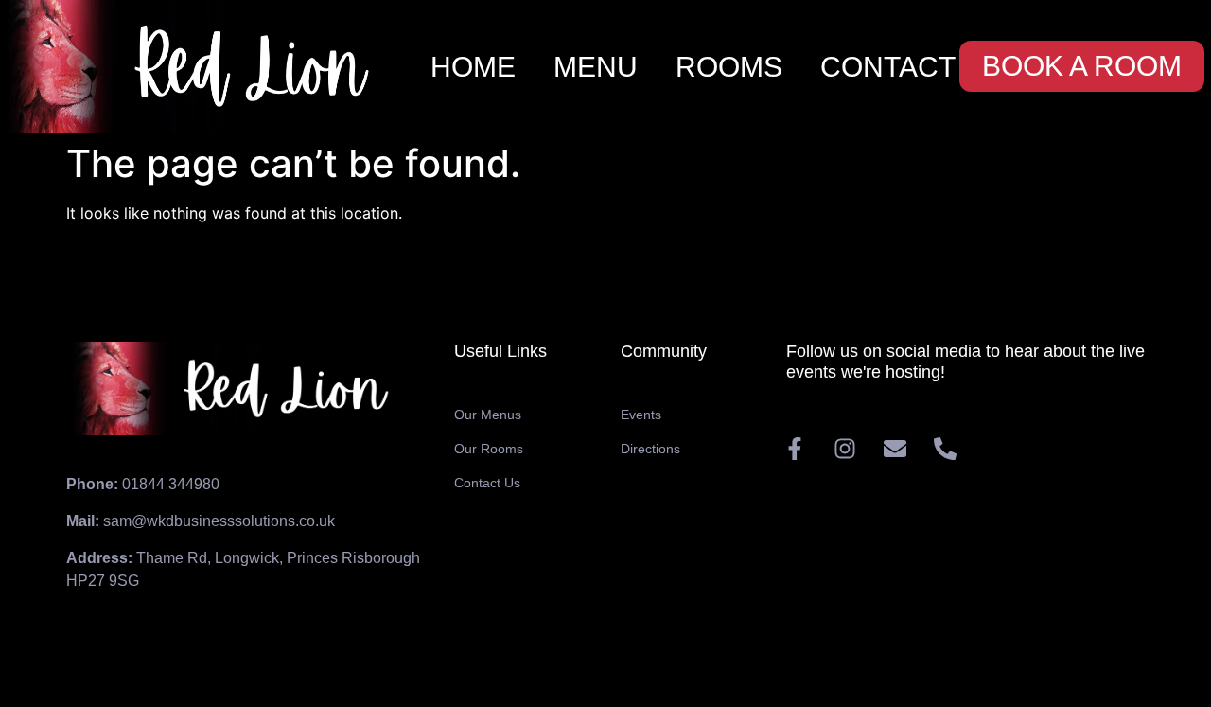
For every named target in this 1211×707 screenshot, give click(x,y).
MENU (595, 66)
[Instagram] (845, 448)
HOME (473, 66)
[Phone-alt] (945, 448)
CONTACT (888, 66)
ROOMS (729, 66)
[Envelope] (895, 448)
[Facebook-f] (794, 448)
